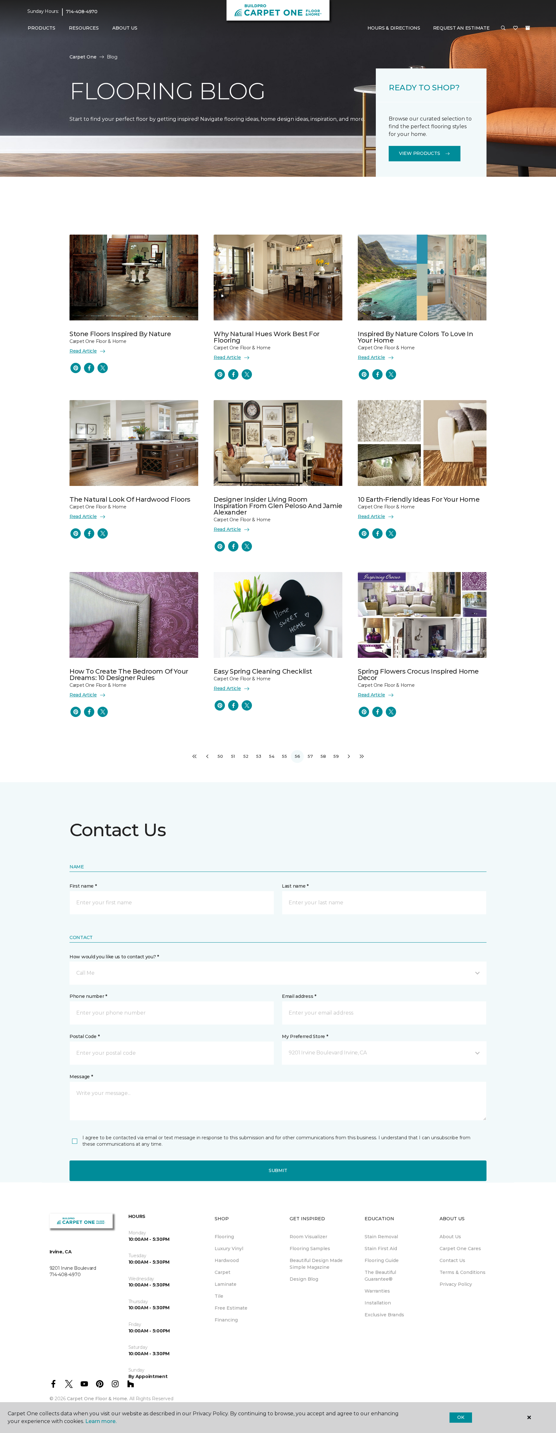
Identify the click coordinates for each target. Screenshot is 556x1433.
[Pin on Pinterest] (75, 368)
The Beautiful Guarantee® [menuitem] (380, 1275)
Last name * (295, 886)
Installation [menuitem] (378, 1303)
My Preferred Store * (305, 1036)
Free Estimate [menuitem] (231, 1308)
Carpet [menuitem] (222, 1272)
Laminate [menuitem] (225, 1284)
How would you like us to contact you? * (114, 956)
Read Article (83, 351)
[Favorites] (515, 28)
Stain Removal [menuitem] (381, 1237)
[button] (503, 28)
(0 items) (527, 28)
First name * (83, 886)
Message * (81, 1076)
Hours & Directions (393, 28)
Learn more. (100, 1421)
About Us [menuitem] (450, 1237)
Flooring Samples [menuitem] (310, 1248)
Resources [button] (84, 28)
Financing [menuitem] (226, 1320)
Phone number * (88, 996)
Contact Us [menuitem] (452, 1260)
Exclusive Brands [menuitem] (384, 1315)
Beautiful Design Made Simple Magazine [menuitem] (316, 1264)
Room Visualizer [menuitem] (308, 1237)
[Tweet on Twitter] (102, 368)
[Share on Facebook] (89, 368)
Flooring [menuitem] (224, 1237)
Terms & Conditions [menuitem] (463, 1272)
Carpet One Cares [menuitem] (460, 1248)
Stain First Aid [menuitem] (381, 1248)
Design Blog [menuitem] (304, 1279)
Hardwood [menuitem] (227, 1260)
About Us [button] (124, 28)
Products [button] (41, 28)
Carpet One (83, 57)
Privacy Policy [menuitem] (456, 1284)
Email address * (299, 996)
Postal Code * (84, 1036)
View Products (419, 153)
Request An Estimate (461, 28)
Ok (460, 1417)
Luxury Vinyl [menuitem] (229, 1248)
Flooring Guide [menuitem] (382, 1260)
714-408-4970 (81, 11)
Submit (278, 1170)
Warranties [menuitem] (377, 1291)
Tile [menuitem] (219, 1296)
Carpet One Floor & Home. (97, 1399)
